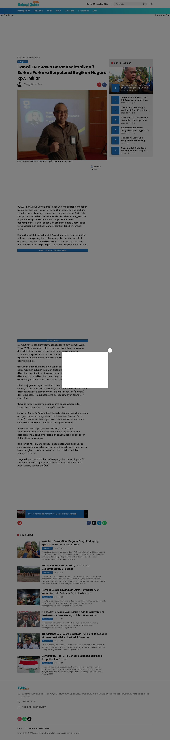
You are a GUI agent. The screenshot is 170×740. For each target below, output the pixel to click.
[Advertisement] (85, 370)
